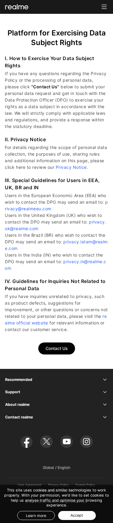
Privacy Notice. (72, 167)
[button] (104, 7)
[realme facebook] (26, 441)
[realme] (16, 6)
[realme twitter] (46, 441)
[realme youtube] (66, 441)
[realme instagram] (86, 441)
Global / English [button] (56, 467)
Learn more (36, 515)
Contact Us (57, 348)
